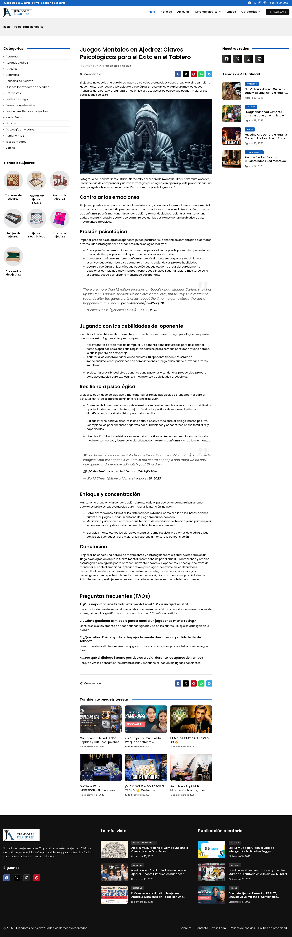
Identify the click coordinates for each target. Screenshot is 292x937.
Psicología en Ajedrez (29, 27)
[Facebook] (249, 2)
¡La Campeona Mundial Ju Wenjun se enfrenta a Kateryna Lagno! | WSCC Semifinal (143, 743)
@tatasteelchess (101, 471)
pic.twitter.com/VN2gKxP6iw (136, 471)
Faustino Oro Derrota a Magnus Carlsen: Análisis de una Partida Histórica (266, 136)
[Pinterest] (264, 2)
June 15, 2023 (147, 310)
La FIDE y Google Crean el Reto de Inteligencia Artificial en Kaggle (251, 849)
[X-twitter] (254, 2)
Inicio (7, 27)
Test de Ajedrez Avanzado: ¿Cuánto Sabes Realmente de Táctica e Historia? (265, 159)
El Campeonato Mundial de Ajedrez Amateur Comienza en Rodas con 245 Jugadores (157, 895)
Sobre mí (186, 928)
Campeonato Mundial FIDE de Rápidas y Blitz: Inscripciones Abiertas (100, 742)
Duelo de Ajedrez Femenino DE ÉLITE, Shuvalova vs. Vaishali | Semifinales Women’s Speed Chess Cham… (253, 895)
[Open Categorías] (259, 12)
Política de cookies (242, 928)
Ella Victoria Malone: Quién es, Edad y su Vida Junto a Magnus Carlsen (266, 91)
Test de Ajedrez (254, 152)
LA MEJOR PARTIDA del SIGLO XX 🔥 (189, 740)
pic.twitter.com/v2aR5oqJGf (142, 303)
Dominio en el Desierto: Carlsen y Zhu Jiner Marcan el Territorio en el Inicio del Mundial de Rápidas (258, 872)
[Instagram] (259, 2)
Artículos (252, 84)
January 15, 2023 (148, 478)
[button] (178, 74)
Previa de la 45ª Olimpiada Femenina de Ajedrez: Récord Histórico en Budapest (158, 872)
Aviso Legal (218, 928)
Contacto (202, 928)
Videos (250, 129)
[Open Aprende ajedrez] (219, 12)
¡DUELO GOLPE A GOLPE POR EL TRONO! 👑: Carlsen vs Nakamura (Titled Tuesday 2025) (144, 792)
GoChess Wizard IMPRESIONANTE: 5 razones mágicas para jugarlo (97, 790)
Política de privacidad (272, 928)
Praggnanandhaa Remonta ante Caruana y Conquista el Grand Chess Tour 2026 (264, 113)
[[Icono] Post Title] (231, 91)
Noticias (251, 106)
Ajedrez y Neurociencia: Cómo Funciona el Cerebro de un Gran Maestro (160, 849)
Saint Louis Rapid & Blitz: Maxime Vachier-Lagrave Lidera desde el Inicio (187, 790)
